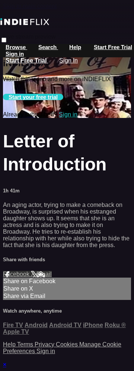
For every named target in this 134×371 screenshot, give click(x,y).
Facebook (17, 274)
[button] (3, 40)
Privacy (45, 344)
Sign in (15, 54)
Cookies (67, 344)
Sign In (68, 60)
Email (44, 274)
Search (48, 47)
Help (75, 47)
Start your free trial (33, 97)
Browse (16, 47)
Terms (26, 344)
